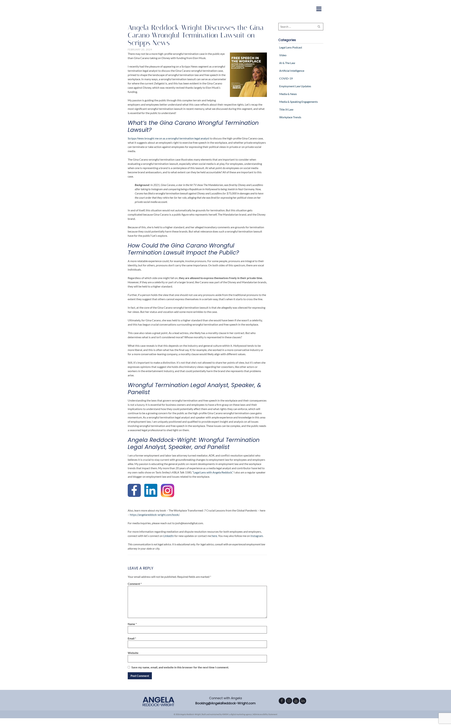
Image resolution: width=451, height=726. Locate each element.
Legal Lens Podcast (290, 47)
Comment (135, 583)
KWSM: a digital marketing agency (237, 714)
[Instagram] (289, 701)
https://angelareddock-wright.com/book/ (154, 514)
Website (133, 652)
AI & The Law (287, 63)
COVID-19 (286, 78)
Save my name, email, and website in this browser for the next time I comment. (180, 667)
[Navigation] (318, 9)
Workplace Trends (290, 117)
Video (282, 55)
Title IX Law (286, 109)
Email (132, 638)
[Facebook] (282, 701)
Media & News (288, 94)
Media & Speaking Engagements (298, 101)
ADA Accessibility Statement (265, 714)
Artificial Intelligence (291, 70)
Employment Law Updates (295, 86)
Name (132, 624)
